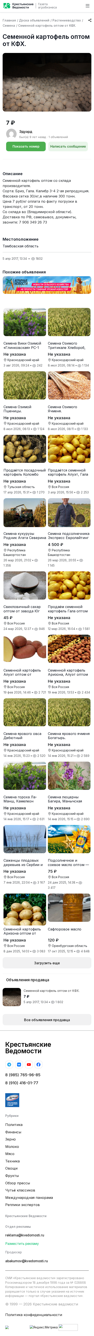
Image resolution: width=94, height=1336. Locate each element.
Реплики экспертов (22, 1205)
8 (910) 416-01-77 (21, 1083)
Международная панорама (29, 1197)
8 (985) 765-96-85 (22, 1075)
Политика (14, 1124)
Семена (9, 25)
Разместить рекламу (22, 1244)
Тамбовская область (20, 246)
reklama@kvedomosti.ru (24, 1235)
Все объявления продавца (47, 1020)
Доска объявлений (34, 20)
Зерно (10, 1139)
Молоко (12, 1146)
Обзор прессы (17, 1183)
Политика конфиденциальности (33, 1315)
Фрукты (12, 1175)
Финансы (13, 1132)
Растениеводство (66, 20)
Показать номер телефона (25, 147)
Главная (9, 20)
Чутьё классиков (20, 1190)
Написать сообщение (68, 146)
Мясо (9, 1154)
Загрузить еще (47, 963)
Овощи (11, 1168)
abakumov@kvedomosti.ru (26, 1261)
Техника (12, 1161)
